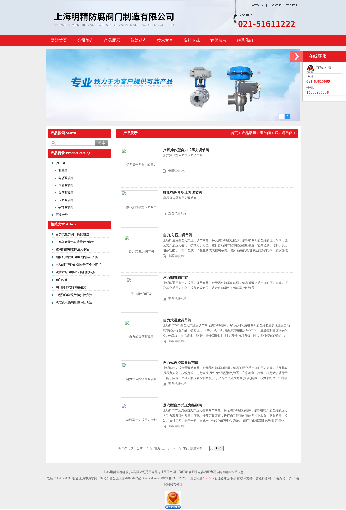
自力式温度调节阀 (177, 320)
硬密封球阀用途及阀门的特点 (75, 272)
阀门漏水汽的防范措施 (71, 287)
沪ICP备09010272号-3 (175, 478)
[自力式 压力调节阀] (139, 251)
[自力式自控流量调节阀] (139, 379)
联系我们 (245, 40)
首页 (234, 133)
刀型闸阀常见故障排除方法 (74, 295)
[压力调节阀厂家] (139, 294)
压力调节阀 (65, 200)
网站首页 (59, 40)
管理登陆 (221, 478)
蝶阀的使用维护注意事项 (72, 249)
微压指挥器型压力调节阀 (182, 192)
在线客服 (322, 68)
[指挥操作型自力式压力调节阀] (139, 166)
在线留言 (218, 40)
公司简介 (85, 40)
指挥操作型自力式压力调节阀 (186, 150)
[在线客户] (296, 56)
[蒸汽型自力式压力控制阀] (139, 421)
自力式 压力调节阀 (178, 235)
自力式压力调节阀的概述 (72, 234)
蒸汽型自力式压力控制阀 (182, 405)
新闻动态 (138, 40)
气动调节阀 (65, 185)
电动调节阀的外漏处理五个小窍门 (78, 264)
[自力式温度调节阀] (139, 337)
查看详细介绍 (177, 171)
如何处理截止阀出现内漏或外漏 (77, 257)
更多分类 (62, 215)
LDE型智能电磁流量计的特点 (75, 242)
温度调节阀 (65, 192)
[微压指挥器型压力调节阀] (139, 209)
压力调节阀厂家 (175, 278)
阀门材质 (62, 280)
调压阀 (62, 170)
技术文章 (165, 40)
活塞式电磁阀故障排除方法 (74, 302)
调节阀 (60, 163)
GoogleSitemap (151, 478)
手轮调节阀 (65, 207)
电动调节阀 (65, 178)
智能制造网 (263, 478)
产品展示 (112, 40)
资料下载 (192, 40)
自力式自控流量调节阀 (181, 363)
